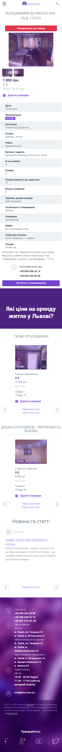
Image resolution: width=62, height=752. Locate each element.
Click (4, 4)
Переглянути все (31, 409)
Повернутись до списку (31, 28)
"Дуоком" (30, 704)
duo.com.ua (12, 713)
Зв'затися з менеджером (31, 282)
